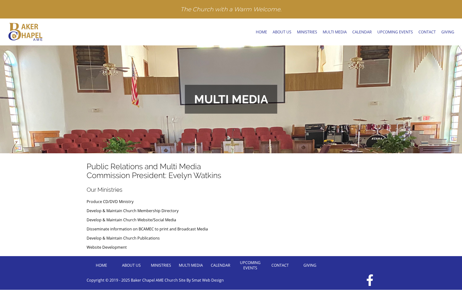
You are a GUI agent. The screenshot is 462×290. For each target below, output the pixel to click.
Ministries (307, 32)
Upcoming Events (395, 32)
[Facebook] (369, 280)
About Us (282, 32)
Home (261, 32)
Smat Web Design (208, 280)
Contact (427, 32)
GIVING (447, 32)
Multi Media (335, 32)
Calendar (362, 32)
